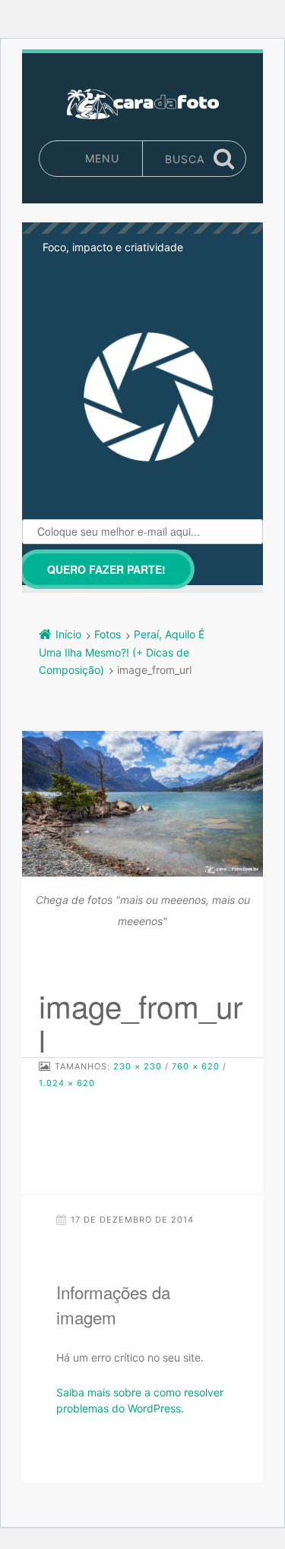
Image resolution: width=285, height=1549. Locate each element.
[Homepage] (143, 104)
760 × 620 (196, 1066)
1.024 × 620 (67, 1083)
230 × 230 (137, 1066)
